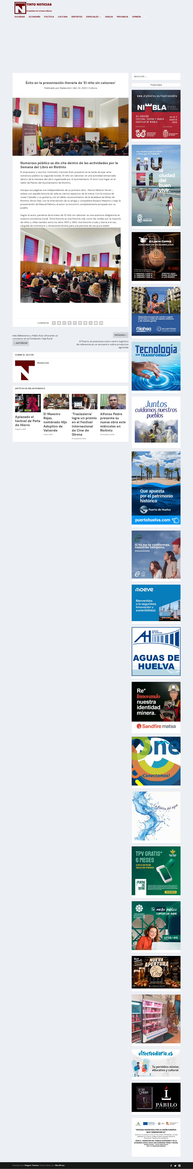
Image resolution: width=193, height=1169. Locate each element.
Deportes (76, 17)
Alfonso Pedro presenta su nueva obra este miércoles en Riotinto (113, 422)
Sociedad (19, 17)
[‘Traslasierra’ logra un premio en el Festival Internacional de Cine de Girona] (85, 401)
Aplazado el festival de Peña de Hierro (27, 421)
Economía (34, 17)
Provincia (122, 17)
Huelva (109, 17)
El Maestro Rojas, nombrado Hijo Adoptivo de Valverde (55, 422)
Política (49, 17)
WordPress (59, 1165)
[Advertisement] (96, 48)
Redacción (65, 88)
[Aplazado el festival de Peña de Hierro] (28, 403)
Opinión (136, 17)
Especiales (92, 17)
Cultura (62, 17)
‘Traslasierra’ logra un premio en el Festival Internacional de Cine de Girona (84, 424)
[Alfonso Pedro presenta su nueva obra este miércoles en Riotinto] (113, 401)
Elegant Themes (32, 1165)
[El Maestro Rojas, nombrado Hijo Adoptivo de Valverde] (56, 401)
